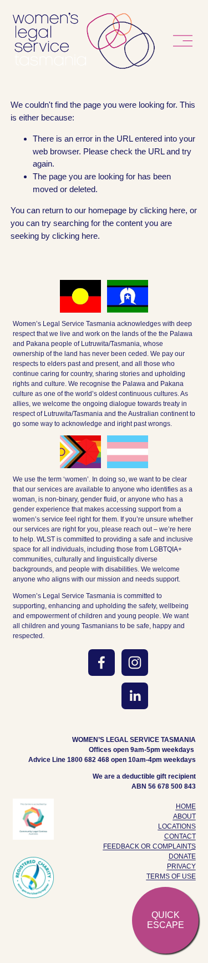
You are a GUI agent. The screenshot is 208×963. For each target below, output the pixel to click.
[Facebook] (101, 662)
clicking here (162, 210)
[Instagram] (134, 662)
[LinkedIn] (134, 696)
